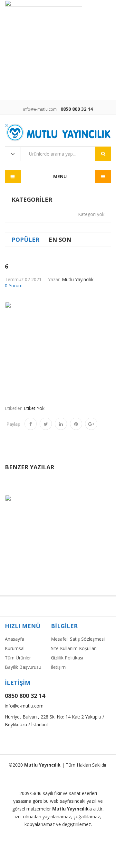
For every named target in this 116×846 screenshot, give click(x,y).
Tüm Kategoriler (13, 154)
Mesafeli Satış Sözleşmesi (78, 639)
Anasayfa (14, 639)
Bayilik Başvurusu (23, 667)
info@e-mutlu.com (40, 109)
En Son (60, 239)
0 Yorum (14, 285)
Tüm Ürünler (18, 658)
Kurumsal (14, 648)
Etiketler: (14, 408)
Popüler (25, 239)
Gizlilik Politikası (67, 658)
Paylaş (13, 424)
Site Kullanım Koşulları (74, 648)
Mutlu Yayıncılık (77, 279)
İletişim (58, 667)
